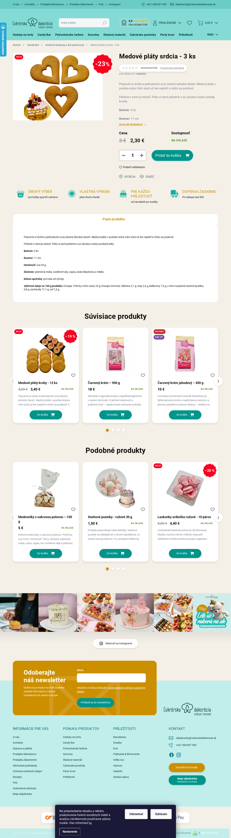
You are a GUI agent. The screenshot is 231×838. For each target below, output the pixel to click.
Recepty (17, 777)
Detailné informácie (131, 124)
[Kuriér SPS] (52, 817)
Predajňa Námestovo (52, 4)
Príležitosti (69, 777)
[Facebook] (171, 754)
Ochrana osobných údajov (27, 771)
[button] (107, 430)
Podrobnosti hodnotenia (172, 68)
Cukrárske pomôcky (74, 765)
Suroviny (68, 754)
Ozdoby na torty (72, 737)
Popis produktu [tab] (114, 219)
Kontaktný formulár (187, 767)
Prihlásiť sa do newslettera (95, 702)
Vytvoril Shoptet (181, 833)
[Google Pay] (178, 817)
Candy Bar (69, 742)
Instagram (115, 4)
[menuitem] (24, 34)
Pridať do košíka (168, 155)
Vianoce (117, 765)
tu (90, 823)
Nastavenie (70, 831)
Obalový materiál (72, 759)
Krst (115, 748)
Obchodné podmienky (25, 765)
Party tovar (69, 771)
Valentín (117, 771)
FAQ (101, 4)
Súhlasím (161, 814)
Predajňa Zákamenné (81, 4)
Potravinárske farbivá (75, 748)
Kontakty (30, 4)
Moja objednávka (22, 794)
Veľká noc (118, 759)
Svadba (117, 742)
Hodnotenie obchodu (24, 788)
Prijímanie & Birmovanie (126, 754)
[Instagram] (178, 754)
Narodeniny (119, 737)
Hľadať (105, 22)
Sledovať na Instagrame (118, 643)
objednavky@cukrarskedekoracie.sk (196, 738)
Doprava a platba (22, 748)
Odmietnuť (136, 814)
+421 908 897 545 (186, 745)
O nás (16, 4)
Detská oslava (121, 777)
